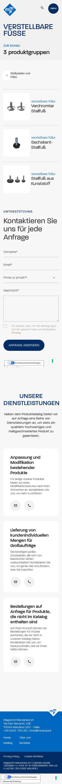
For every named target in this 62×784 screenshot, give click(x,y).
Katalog (8, 743)
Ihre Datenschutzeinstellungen (24, 777)
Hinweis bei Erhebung (12, 781)
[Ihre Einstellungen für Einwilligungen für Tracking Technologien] (56, 778)
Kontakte (24, 743)
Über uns (25, 737)
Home (7, 737)
